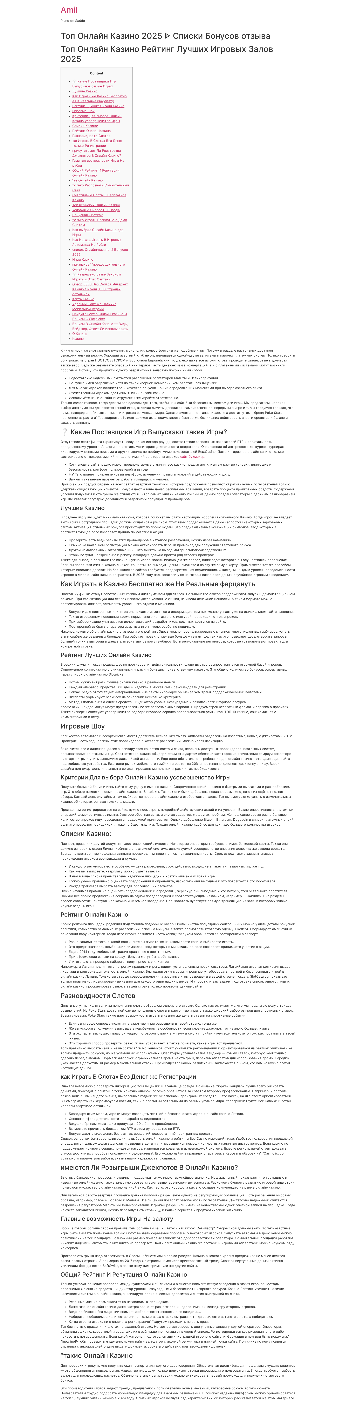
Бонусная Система (87, 215)
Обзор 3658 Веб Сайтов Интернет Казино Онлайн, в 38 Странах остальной (100, 289)
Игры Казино (82, 259)
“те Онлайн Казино (87, 180)
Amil (69, 10)
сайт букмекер (192, 456)
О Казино (79, 334)
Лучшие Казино (84, 91)
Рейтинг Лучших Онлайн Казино (98, 106)
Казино (78, 339)
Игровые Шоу (83, 111)
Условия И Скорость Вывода (96, 210)
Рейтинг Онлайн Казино (91, 131)
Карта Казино (83, 299)
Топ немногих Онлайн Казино (96, 205)
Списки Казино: (85, 126)
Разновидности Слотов (91, 136)
